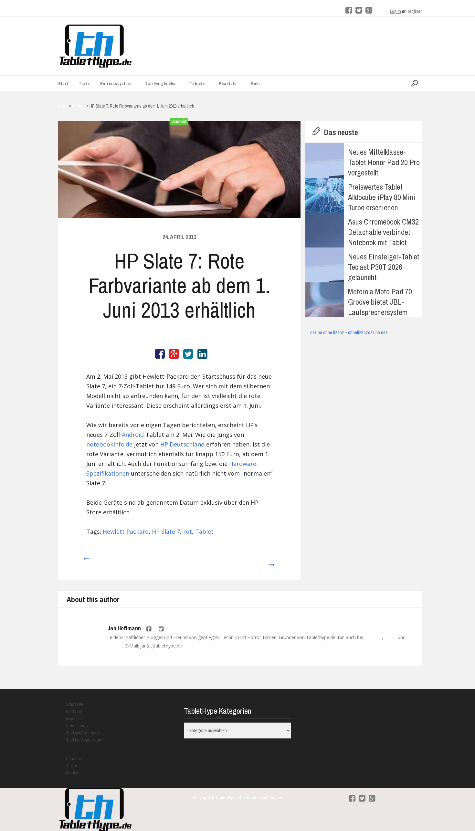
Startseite (74, 704)
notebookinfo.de (109, 444)
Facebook (373, 637)
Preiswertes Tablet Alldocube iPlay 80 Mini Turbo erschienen (381, 197)
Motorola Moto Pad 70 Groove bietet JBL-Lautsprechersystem (380, 301)
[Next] (272, 562)
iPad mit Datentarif (82, 733)
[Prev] (86, 562)
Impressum (75, 718)
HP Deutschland (182, 444)
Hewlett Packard (126, 531)
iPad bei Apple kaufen (85, 740)
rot (187, 531)
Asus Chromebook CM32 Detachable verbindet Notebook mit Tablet (383, 231)
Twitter (390, 637)
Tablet (204, 531)
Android (179, 121)
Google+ (115, 646)
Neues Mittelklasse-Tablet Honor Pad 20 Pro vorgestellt (384, 162)
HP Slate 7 (166, 531)
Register (414, 11)
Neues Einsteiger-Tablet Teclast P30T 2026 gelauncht (383, 266)
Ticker (71, 766)
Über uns (74, 759)
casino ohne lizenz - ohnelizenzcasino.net (348, 332)
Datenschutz (77, 726)
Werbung (74, 711)
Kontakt (72, 773)
